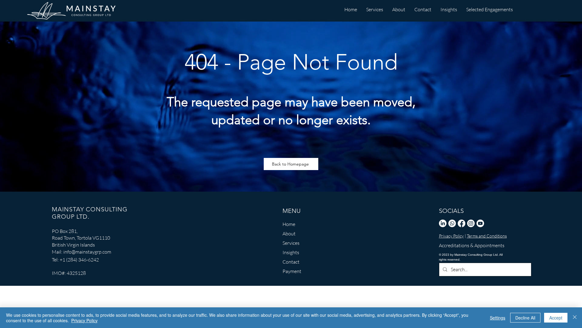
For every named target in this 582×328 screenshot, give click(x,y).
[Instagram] (471, 223)
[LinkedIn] (443, 223)
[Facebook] (461, 223)
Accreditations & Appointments (467, 245)
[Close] (574, 317)
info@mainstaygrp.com (87, 252)
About (289, 234)
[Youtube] (480, 223)
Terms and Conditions (487, 235)
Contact (291, 262)
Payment (292, 271)
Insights (291, 252)
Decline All (525, 318)
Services (291, 243)
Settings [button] (497, 318)
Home (289, 224)
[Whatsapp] (452, 223)
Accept (555, 318)
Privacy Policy (451, 235)
